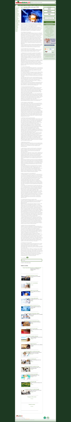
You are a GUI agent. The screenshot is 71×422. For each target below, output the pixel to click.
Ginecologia (17, 18)
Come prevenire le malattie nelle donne (32, 336)
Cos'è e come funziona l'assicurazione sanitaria (31, 313)
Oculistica (16, 23)
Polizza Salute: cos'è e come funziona (32, 283)
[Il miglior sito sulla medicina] (48, 52)
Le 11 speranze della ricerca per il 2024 (32, 290)
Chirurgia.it (16, 10)
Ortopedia (16, 25)
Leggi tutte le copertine (49, 22)
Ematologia (16, 12)
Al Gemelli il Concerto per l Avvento (32, 275)
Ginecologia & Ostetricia (49, 29)
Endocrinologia (17, 13)
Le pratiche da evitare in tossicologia (32, 374)
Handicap (16, 19)
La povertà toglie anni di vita (31, 343)
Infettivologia (47, 31)
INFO (42, 5)
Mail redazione (28, 418)
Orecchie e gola (17, 24)
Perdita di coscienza (32, 404)
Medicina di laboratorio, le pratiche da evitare (32, 366)
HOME (16, 5)
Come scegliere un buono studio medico (32, 298)
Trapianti (16, 29)
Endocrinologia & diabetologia (49, 27)
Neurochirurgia (52, 31)
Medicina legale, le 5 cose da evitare (32, 328)
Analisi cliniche (17, 7)
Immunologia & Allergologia (49, 30)
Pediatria (16, 26)
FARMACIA (34, 5)
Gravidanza (16, 18)
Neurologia (16, 22)
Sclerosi (16, 28)
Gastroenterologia (17, 15)
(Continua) (31, 270)
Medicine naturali (17, 21)
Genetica (16, 16)
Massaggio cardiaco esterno (31, 396)
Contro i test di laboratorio (32, 358)
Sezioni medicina (17, 6)
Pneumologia (48, 35)
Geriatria (16, 17)
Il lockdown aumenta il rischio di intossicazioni (31, 320)
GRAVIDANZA (27, 5)
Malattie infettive (17, 20)
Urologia (16, 30)
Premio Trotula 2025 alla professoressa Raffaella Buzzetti (32, 267)
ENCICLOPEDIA (39, 5)
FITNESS (23, 5)
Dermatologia (17, 11)
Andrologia (16, 8)
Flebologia (16, 15)
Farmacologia (17, 14)
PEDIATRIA (30, 5)
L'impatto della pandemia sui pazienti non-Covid (32, 305)
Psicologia (16, 27)
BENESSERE (19, 5)
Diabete (16, 12)
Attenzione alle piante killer (31, 381)
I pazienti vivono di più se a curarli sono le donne (32, 351)
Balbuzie (16, 9)
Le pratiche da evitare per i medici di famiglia (32, 389)
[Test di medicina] (50, 43)
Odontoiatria (17, 24)
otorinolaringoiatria (48, 34)
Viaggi (16, 31)
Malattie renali (17, 21)
